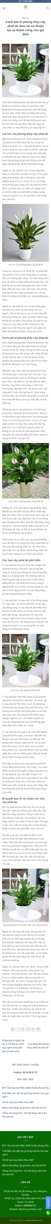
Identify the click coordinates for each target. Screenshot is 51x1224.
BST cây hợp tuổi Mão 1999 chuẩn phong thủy (25, 1088)
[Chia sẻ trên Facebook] (17, 1029)
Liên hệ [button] (48, 1203)
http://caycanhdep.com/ (30, 1209)
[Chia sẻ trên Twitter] (23, 1029)
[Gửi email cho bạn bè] (28, 1029)
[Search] (48, 8)
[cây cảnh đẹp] (26, 8)
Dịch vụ (25, 18)
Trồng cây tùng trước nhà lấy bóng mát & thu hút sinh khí (24, 1115)
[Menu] (4, 8)
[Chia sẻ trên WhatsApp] (12, 1029)
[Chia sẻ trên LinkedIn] (38, 1029)
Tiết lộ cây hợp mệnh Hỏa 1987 (18, 1102)
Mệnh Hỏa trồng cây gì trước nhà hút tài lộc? (24, 1108)
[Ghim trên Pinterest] (33, 1029)
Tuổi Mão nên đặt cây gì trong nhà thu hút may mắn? (25, 1095)
